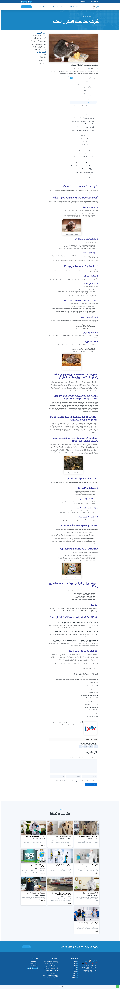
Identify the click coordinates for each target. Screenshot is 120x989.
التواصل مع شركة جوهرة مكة (88, 177)
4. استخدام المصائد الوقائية (87, 147)
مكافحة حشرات (43, 63)
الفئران (85, 746)
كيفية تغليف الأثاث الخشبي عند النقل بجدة (51, 966)
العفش (83, 654)
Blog (45, 54)
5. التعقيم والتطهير (89, 111)
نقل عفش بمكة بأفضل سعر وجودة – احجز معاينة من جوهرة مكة (61, 893)
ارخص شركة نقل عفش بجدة (40, 49)
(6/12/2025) (36, 895)
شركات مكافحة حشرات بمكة (90, 893)
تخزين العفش (43, 56)
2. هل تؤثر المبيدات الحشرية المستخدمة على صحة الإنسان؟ (82, 169)
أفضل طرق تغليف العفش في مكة (38, 46)
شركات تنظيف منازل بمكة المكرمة (88, 923)
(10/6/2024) (36, 839)
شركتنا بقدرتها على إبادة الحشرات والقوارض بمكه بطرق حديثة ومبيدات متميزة (83, 122)
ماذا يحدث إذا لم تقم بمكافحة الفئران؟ (86, 153)
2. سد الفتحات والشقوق (88, 141)
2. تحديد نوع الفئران (89, 102)
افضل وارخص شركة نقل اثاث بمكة (73, 6)
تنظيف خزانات (43, 59)
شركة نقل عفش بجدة (93, 692)
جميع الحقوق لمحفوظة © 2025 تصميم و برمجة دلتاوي (60, 986)
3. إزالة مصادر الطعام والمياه (87, 144)
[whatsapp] (117, 986)
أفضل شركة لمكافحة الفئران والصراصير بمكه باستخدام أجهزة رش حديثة (83, 131)
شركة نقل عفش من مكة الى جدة (91, 685)
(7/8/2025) (89, 895)
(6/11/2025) (62, 867)
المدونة (52, 6)
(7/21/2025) (89, 925)
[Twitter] (89, 739)
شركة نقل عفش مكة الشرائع (92, 689)
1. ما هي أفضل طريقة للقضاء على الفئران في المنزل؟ (82, 165)
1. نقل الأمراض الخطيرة (88, 87)
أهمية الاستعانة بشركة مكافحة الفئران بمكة (85, 84)
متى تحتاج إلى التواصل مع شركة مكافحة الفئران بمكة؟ (83, 156)
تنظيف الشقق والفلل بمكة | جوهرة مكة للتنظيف (50, 976)
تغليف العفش (43, 57)
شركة (96, 746)
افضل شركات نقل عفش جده (63, 836)
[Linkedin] (91, 739)
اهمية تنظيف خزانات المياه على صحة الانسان (34, 865)
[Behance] (88, 739)
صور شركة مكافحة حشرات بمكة (62, 865)
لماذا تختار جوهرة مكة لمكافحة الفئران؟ (86, 150)
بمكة (81, 746)
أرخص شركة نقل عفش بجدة (40, 38)
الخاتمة (92, 159)
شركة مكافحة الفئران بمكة (89, 81)
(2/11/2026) (89, 839)
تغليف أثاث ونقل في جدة (92, 716)
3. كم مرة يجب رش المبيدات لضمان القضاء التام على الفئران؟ (82, 173)
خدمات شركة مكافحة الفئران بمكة (87, 96)
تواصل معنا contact (43, 6)
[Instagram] (95, 739)
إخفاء (71, 78)
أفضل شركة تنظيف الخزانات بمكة (39, 43)
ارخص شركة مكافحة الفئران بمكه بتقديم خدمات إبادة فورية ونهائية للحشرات (83, 127)
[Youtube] (96, 739)
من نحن (62, 6)
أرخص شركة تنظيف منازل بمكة (39, 37)
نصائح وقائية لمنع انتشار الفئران (87, 135)
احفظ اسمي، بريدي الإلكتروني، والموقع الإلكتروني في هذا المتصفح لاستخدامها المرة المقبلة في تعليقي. (75, 780)
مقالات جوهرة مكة (42, 62)
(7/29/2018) (36, 868)
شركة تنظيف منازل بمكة (91, 707)
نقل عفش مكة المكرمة (93, 713)
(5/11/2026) (62, 896)
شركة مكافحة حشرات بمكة (92, 698)
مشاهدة (72, 68)
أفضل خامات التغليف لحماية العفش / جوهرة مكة (35, 40)
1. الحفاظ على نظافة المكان (87, 138)
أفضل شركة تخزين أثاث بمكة (40, 41)
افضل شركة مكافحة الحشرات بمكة (88, 865)
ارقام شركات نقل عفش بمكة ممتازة (88, 836)
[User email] (86, 739)
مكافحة (90, 746)
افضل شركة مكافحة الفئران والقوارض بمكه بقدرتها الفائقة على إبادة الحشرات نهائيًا (82, 117)
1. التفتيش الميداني (89, 99)
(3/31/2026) (62, 839)
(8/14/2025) (89, 867)
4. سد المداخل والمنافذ (88, 108)
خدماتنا (57, 6)
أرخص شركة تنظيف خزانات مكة (39, 35)
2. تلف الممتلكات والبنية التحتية (86, 90)
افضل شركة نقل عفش (93, 701)
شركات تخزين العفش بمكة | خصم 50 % (51, 962)
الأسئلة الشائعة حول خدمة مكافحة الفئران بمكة (84, 162)
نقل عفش (44, 65)
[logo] (94, 7)
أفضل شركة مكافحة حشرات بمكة (39, 44)
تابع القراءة (69, 845)
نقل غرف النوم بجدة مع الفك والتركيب (52, 971)
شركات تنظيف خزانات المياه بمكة (36, 893)
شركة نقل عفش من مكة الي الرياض (88, 695)
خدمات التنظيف (42, 60)
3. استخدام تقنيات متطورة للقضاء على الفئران (83, 105)
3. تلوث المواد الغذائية (88, 93)
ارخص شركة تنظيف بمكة (40, 47)
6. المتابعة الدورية (89, 114)
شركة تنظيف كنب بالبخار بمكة (91, 704)
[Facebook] (93, 739)
